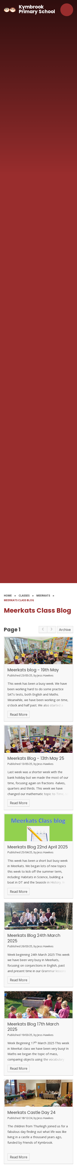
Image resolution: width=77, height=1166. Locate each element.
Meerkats (43, 595)
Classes (24, 595)
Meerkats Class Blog (19, 600)
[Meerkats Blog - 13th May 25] (38, 739)
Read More (18, 714)
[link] (43, 629)
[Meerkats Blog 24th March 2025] (38, 916)
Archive (65, 629)
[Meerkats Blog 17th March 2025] (38, 1004)
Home (8, 595)
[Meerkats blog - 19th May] (38, 650)
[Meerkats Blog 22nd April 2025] (38, 827)
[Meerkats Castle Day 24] (38, 1093)
